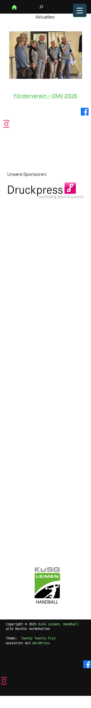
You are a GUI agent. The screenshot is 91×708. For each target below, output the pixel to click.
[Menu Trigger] (79, 10)
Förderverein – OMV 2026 (45, 95)
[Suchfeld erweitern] (41, 7)
